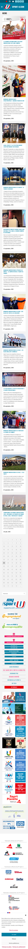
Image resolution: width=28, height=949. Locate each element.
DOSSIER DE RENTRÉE (14, 677)
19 (20, 550)
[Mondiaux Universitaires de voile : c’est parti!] (14, 462)
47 (12, 569)
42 (12, 566)
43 (16, 566)
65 (4, 583)
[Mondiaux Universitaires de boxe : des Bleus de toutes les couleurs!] (14, 301)
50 (4, 573)
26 (8, 556)
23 (16, 553)
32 (12, 560)
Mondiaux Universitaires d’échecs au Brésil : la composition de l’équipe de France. (13, 271)
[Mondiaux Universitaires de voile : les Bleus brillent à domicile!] (14, 341)
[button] (25, 915)
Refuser (14, 939)
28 (16, 556)
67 (12, 583)
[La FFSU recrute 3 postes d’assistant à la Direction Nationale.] (14, 379)
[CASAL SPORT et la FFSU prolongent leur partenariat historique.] (14, 133)
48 (16, 569)
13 (16, 546)
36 (8, 563)
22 (12, 553)
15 (4, 550)
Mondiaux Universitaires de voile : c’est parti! (14, 473)
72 (12, 586)
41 (8, 566)
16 (8, 550)
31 (8, 560)
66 (8, 583)
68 (16, 583)
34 (20, 560)
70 (4, 586)
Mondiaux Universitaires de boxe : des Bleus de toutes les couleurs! (13, 312)
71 (8, 586)
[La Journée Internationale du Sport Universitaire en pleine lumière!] (14, 27)
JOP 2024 (14, 683)
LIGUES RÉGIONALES (14, 667)
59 (20, 576)
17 (12, 550)
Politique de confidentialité (18, 947)
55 (4, 576)
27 (12, 556)
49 (20, 569)
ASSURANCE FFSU (14, 673)
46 (8, 569)
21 (8, 553)
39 (20, 563)
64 (20, 579)
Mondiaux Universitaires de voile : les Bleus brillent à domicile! (13, 350)
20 (4, 553)
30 (4, 560)
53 (16, 573)
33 (16, 560)
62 (12, 579)
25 (4, 556)
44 (20, 566)
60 (4, 579)
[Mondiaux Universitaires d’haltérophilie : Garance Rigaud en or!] (14, 81)
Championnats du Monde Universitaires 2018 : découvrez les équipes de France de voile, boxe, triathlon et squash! (14, 514)
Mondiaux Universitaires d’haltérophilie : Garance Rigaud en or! (14, 100)
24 (20, 553)
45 (4, 569)
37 (12, 563)
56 (8, 576)
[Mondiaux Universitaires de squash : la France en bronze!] (14, 176)
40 (4, 566)
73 (16, 586)
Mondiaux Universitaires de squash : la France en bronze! (14, 188)
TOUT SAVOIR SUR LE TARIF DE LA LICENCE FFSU (14, 670)
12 (12, 546)
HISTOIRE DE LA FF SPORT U (14, 680)
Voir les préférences (14, 943)
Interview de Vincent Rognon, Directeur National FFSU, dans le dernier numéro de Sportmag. (14, 231)
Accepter (14, 934)
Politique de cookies (7, 947)
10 (4, 546)
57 (12, 576)
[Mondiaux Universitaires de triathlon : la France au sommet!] (14, 420)
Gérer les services (13, 930)
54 (20, 573)
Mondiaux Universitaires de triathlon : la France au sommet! (14, 431)
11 (8, 546)
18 (16, 550)
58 (16, 576)
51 (8, 573)
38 (16, 563)
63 (16, 579)
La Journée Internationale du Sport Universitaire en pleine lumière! (13, 42)
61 (8, 579)
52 (12, 573)
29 (20, 556)
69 (20, 583)
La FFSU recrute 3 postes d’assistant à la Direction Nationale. (14, 389)
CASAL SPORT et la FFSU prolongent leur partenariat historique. (13, 146)
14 (20, 546)
